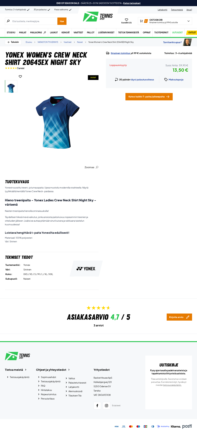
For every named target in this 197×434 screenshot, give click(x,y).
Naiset (80, 42)
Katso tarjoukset (132, 3)
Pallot (90, 32)
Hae (62, 21)
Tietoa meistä (177, 10)
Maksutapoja (176, 79)
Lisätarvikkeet (106, 32)
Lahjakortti (162, 10)
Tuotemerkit (161, 32)
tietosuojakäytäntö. (172, 385)
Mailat (22, 32)
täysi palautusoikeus (142, 79)
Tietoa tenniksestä (128, 32)
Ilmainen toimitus (120, 53)
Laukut (54, 32)
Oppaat (147, 32)
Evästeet (116, 405)
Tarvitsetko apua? (172, 42)
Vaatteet (78, 32)
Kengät (66, 32)
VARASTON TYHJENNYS (48, 42)
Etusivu (11, 32)
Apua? (189, 10)
